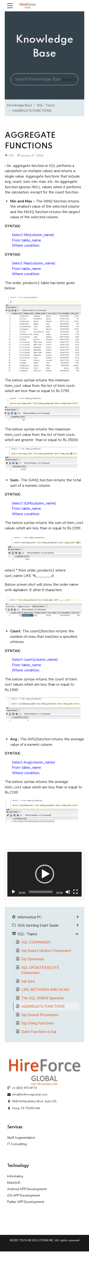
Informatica (15, 1176)
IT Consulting (17, 1144)
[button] (44, 874)
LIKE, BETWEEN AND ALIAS (45, 989)
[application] (44, 874)
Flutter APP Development (25, 1202)
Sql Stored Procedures (39, 1015)
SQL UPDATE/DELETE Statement (40, 970)
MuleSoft (13, 1182)
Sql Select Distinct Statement (46, 950)
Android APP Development (27, 1189)
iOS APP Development (23, 1195)
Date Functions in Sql (38, 1031)
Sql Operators (32, 959)
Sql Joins (28, 981)
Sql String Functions (37, 1023)
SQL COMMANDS (36, 942)
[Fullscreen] (75, 891)
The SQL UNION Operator (42, 998)
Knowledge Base (19, 105)
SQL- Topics (46, 105)
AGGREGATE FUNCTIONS (31, 110)
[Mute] (68, 891)
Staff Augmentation (21, 1137)
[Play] (13, 891)
